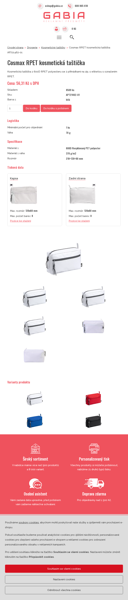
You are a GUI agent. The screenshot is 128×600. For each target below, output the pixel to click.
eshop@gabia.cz (54, 6)
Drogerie (32, 47)
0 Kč (74, 28)
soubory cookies (29, 522)
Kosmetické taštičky (53, 47)
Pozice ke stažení (20, 220)
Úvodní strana (15, 47)
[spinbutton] (15, 108)
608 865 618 (81, 6)
